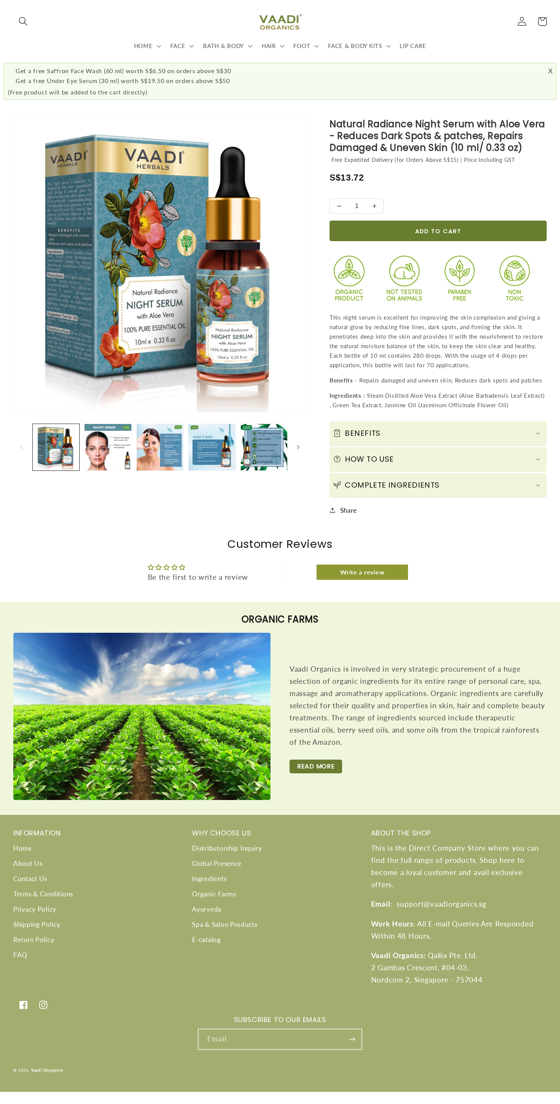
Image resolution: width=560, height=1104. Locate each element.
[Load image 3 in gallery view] (160, 447)
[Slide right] (298, 447)
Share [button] (348, 510)
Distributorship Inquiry (227, 848)
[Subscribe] (352, 1039)
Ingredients (209, 879)
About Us (28, 863)
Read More (315, 766)
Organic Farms (214, 894)
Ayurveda (206, 909)
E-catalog (206, 940)
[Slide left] (21, 447)
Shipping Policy (37, 924)
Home (22, 848)
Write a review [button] (362, 572)
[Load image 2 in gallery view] (107, 447)
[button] (23, 21)
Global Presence (217, 863)
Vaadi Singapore (47, 1070)
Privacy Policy (34, 909)
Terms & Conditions (43, 894)
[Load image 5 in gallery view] (264, 447)
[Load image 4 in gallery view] (211, 447)
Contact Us (30, 879)
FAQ (20, 955)
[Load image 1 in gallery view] (56, 447)
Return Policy (33, 940)
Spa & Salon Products (224, 924)
